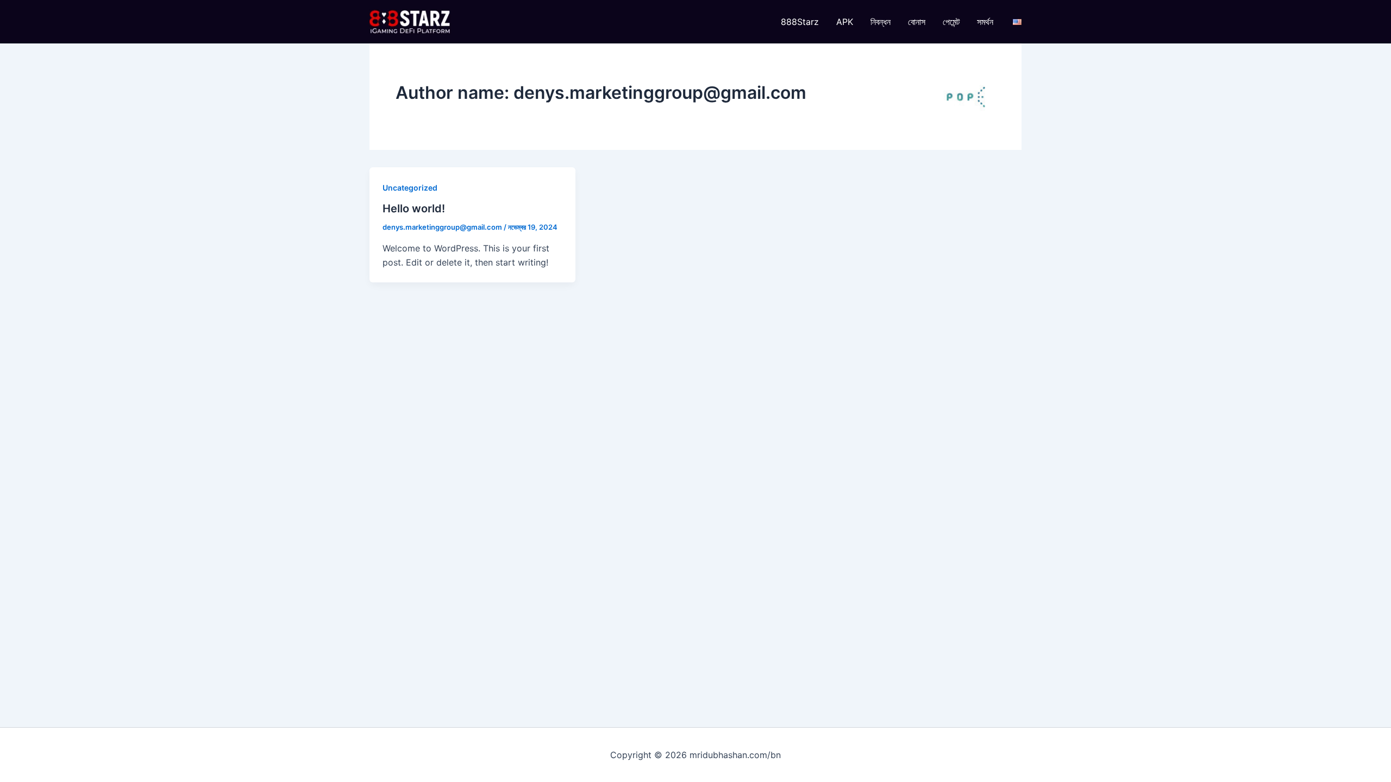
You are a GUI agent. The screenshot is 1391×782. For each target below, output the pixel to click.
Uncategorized (410, 187)
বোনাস (916, 21)
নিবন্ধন (880, 21)
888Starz (800, 21)
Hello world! (414, 208)
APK (844, 21)
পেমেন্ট (951, 21)
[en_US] (1017, 21)
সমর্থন (985, 21)
